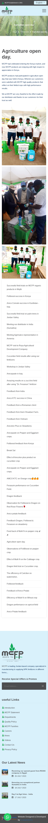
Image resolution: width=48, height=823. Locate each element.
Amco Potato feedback (16, 612)
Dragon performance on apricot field (22, 605)
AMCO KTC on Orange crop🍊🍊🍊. (23, 479)
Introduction (10, 708)
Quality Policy (11, 722)
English (39, 3)
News (7, 736)
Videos (8, 740)
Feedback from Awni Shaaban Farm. (23, 412)
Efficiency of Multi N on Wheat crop (22, 598)
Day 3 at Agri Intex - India (22, 794)
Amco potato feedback (16, 514)
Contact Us (9, 745)
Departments (10, 717)
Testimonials (25, 32)
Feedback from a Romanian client (21, 405)
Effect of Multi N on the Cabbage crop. (23, 559)
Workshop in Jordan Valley (18, 367)
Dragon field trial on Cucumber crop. (22, 566)
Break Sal (11, 450)
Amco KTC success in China (19, 398)
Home (15, 32)
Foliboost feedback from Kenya (20, 443)
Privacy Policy (11, 749)
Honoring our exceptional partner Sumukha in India (26, 783)
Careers (8, 731)
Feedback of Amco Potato (18, 591)
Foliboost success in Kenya (19, 296)
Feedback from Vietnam (17, 419)
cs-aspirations (26, 820)
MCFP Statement (12, 712)
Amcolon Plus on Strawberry (19, 426)
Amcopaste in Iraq (15, 374)
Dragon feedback (14, 496)
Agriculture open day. (16, 542)
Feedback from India (16, 391)
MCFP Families (11, 726)
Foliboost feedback (15, 584)
